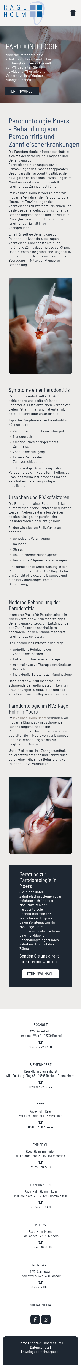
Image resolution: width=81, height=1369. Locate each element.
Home (22, 1343)
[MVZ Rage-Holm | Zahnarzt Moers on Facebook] (35, 1320)
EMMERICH (40, 1144)
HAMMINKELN (40, 1184)
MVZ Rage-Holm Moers (30, 718)
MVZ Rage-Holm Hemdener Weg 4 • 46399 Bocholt (40, 1033)
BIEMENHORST (41, 1064)
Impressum (52, 1343)
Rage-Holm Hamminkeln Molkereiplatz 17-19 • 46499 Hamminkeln (40, 1193)
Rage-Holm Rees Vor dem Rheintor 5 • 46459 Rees (40, 1113)
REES (40, 1104)
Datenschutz (39, 1347)
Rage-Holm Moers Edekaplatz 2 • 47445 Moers (40, 1233)
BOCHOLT (40, 1024)
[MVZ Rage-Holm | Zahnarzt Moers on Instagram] (46, 1320)
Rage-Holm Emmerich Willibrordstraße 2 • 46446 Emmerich (40, 1153)
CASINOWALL (40, 1264)
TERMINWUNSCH (22, 91)
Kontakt (36, 1343)
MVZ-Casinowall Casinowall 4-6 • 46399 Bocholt (40, 1273)
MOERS (40, 1224)
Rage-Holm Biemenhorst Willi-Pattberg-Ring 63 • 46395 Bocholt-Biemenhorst (40, 1073)
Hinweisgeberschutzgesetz (40, 1351)
